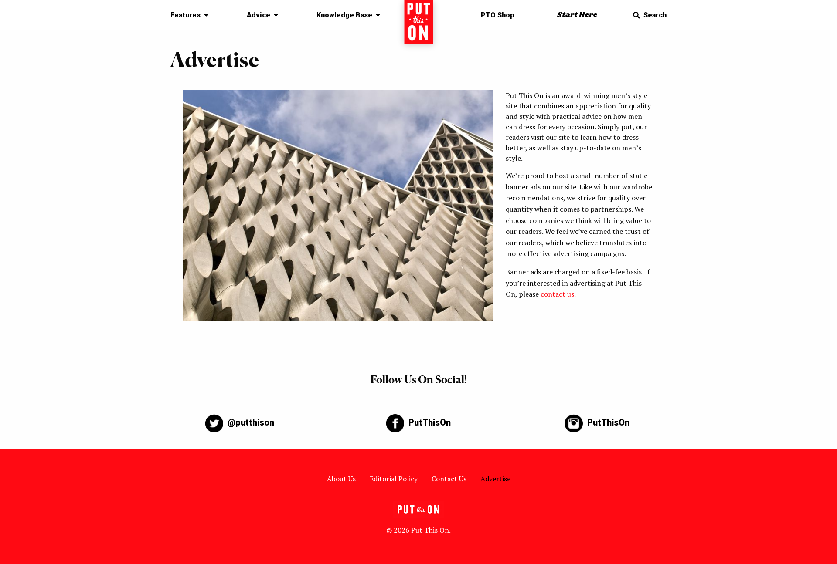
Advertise (495, 478)
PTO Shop (497, 15)
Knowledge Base (344, 15)
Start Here (577, 15)
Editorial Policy (394, 478)
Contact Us (449, 478)
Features (185, 15)
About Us (341, 478)
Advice (258, 15)
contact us (557, 294)
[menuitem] (187, 15)
